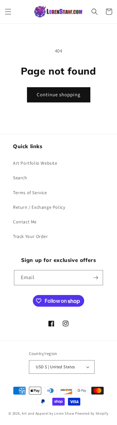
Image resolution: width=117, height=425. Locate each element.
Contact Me (25, 222)
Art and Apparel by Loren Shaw (48, 413)
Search (20, 178)
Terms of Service (30, 192)
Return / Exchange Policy (39, 207)
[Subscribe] (95, 277)
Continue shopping (59, 94)
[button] (8, 12)
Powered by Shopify (92, 413)
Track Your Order (30, 236)
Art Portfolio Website (35, 163)
